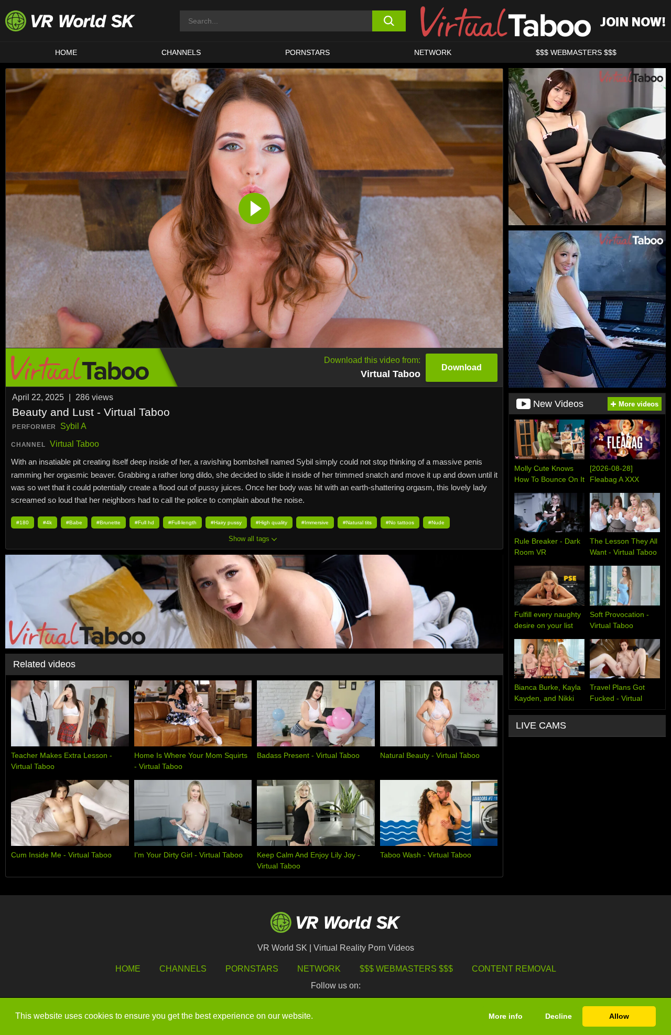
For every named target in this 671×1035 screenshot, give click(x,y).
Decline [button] (558, 1016)
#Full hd (144, 522)
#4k (47, 522)
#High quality (271, 522)
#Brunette (108, 522)
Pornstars (307, 52)
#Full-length (182, 522)
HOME (66, 52)
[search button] (389, 20)
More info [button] (506, 1016)
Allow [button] (619, 1016)
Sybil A (73, 426)
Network (432, 52)
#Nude (436, 522)
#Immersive (315, 522)
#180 (22, 522)
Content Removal (514, 968)
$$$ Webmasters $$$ (406, 968)
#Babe (74, 522)
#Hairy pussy (226, 522)
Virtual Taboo (74, 443)
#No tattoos (400, 522)
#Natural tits (357, 522)
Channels (181, 52)
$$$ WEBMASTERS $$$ (576, 52)
